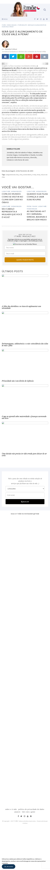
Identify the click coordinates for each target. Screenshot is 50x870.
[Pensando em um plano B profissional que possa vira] (25, 690)
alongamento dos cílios (12, 175)
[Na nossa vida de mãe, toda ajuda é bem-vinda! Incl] (25, 582)
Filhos (34, 206)
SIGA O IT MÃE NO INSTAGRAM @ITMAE (25, 514)
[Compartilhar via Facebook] (5, 56)
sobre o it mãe (11, 809)
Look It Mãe (6, 191)
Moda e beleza (16, 191)
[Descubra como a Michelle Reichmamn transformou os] (25, 657)
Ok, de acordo (8, 866)
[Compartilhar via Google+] (29, 56)
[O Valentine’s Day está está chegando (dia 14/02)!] (25, 777)
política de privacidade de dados (31, 809)
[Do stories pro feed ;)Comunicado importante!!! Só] (25, 524)
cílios (20, 175)
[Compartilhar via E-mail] (44, 56)
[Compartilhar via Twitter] (13, 56)
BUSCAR (26, 502)
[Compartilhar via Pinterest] (36, 56)
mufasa (25, 823)
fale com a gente (28, 812)
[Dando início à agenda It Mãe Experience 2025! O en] (25, 733)
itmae (38, 175)
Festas (29, 206)
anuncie (17, 812)
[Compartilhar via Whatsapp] (21, 56)
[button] (5, 64)
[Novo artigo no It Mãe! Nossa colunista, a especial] (25, 619)
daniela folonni (27, 175)
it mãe (34, 175)
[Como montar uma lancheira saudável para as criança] (25, 549)
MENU (5, 19)
